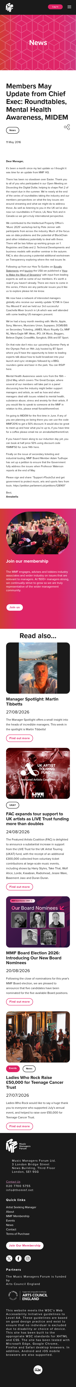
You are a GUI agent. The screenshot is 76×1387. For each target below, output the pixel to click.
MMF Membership (17, 1216)
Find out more (19, 738)
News (12, 130)
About (10, 1212)
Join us (14, 607)
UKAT (12, 805)
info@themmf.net (20, 1190)
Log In (55, 6)
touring (29, 271)
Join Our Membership (25, 1245)
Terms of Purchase (18, 1234)
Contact (11, 1229)
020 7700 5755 (18, 1186)
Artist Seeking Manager (21, 1207)
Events (13, 1068)
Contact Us (13, 1182)
